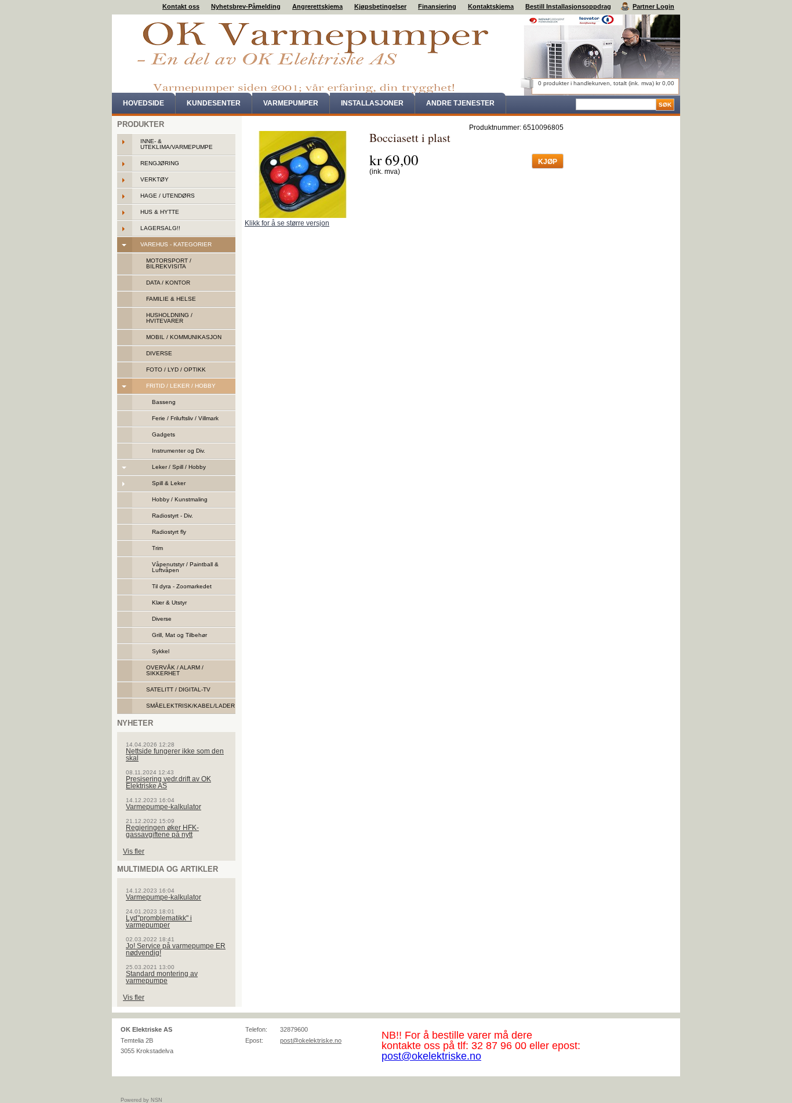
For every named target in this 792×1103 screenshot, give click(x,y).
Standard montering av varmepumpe (162, 977)
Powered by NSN (141, 1100)
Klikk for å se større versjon (287, 223)
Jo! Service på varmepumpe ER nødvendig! (176, 949)
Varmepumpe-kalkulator (163, 807)
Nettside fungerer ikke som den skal (175, 754)
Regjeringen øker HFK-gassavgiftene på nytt (162, 831)
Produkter (140, 124)
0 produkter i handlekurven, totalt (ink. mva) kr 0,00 (606, 83)
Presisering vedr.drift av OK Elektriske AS (168, 782)
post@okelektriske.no (310, 1040)
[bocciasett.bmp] (303, 174)
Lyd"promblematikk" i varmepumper (159, 921)
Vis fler (133, 851)
